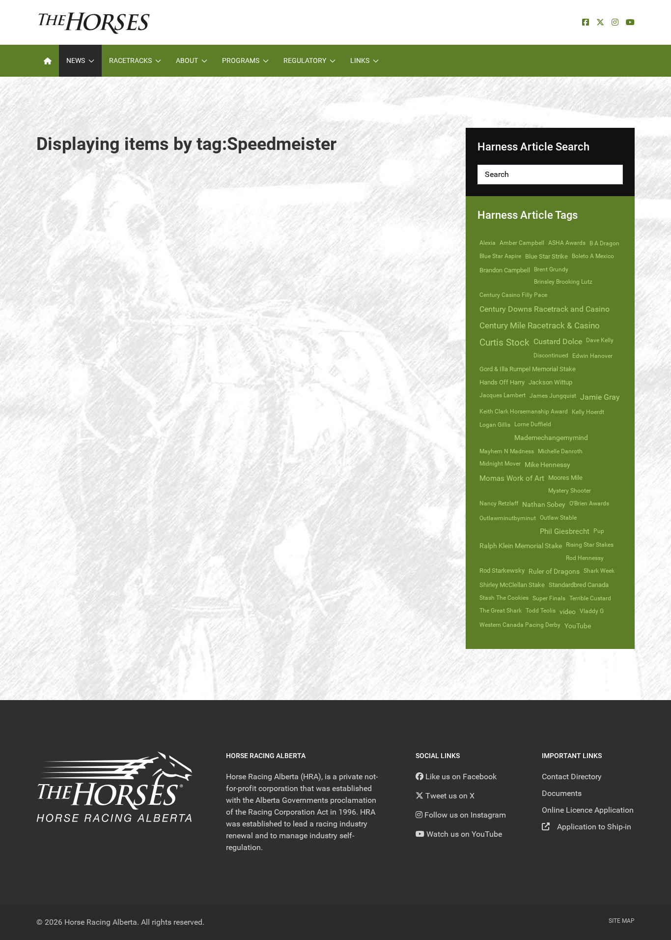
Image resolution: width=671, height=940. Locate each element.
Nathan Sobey (543, 504)
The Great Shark (500, 610)
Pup (598, 531)
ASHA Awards (567, 242)
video (567, 612)
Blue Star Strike (546, 256)
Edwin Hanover (592, 355)
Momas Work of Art (511, 478)
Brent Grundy (551, 269)
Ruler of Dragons (554, 571)
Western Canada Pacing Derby (519, 624)
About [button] (187, 60)
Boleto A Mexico (593, 256)
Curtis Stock (504, 342)
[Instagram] (615, 22)
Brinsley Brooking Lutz (563, 281)
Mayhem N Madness (506, 451)
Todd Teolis (541, 610)
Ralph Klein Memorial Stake (520, 546)
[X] (600, 22)
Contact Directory (572, 776)
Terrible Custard (590, 598)
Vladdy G (592, 611)
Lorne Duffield (532, 424)
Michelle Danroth (560, 451)
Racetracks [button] (130, 60)
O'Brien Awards (589, 503)
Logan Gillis (494, 424)
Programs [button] (240, 60)
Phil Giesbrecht (564, 531)
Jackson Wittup (550, 382)
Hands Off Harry (502, 382)
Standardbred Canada (579, 584)
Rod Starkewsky (502, 570)
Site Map (622, 920)
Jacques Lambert (502, 395)
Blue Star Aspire (500, 256)
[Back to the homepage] (94, 22)
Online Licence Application (588, 810)
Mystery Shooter (569, 490)
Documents (562, 793)
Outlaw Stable (558, 517)
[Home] (47, 61)
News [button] (75, 60)
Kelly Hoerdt (588, 412)
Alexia (487, 242)
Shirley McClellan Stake (512, 584)
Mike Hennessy (547, 465)
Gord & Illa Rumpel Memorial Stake (527, 369)
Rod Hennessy (585, 558)
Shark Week (599, 570)
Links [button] (359, 60)
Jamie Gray (600, 397)
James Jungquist (553, 395)
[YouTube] (630, 22)
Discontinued (550, 355)
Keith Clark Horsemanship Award (523, 411)
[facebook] (585, 22)
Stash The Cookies (504, 597)
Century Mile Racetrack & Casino (539, 325)
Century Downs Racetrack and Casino (544, 309)
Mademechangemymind (551, 437)
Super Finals (548, 598)
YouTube (577, 626)
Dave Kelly (600, 340)
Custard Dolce (557, 341)
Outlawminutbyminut (507, 518)
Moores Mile (565, 477)
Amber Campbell (522, 242)
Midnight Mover (500, 463)
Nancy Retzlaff (498, 503)
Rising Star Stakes (590, 544)
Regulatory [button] (304, 60)
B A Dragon (604, 243)
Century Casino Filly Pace (513, 295)
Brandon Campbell (504, 270)
